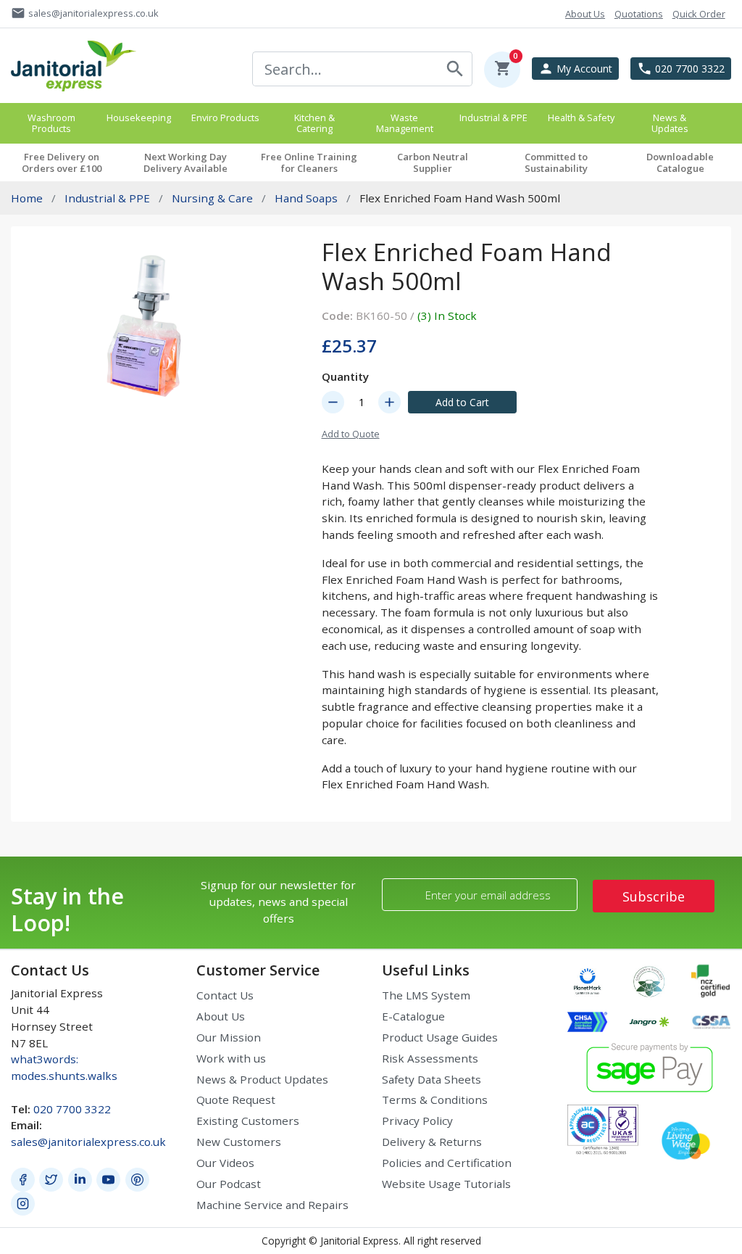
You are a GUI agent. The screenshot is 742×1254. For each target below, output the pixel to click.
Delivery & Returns (432, 1141)
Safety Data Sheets (431, 1079)
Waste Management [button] (404, 123)
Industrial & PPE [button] (493, 117)
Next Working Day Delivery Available (185, 162)
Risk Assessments (430, 1058)
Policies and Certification (447, 1162)
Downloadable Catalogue (680, 162)
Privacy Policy (417, 1120)
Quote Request (235, 1099)
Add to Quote (351, 433)
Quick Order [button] (698, 13)
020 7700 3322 (72, 1109)
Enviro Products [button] (225, 117)
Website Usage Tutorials (446, 1183)
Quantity (345, 376)
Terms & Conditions (435, 1099)
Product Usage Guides (440, 1037)
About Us (220, 1016)
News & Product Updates (262, 1079)
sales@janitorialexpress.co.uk (88, 1141)
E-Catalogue (413, 1016)
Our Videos (225, 1162)
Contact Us (225, 995)
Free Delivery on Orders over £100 (61, 162)
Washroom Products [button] (51, 123)
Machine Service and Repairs (272, 1204)
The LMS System (426, 995)
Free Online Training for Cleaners (309, 162)
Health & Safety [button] (581, 117)
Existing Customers (247, 1120)
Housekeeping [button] (139, 117)
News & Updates (669, 123)
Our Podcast (228, 1183)
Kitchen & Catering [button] (314, 123)
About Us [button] (585, 13)
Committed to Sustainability (556, 162)
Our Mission (228, 1037)
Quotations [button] (638, 13)
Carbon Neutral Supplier (432, 162)
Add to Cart (462, 402)
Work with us (231, 1058)
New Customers (238, 1141)
